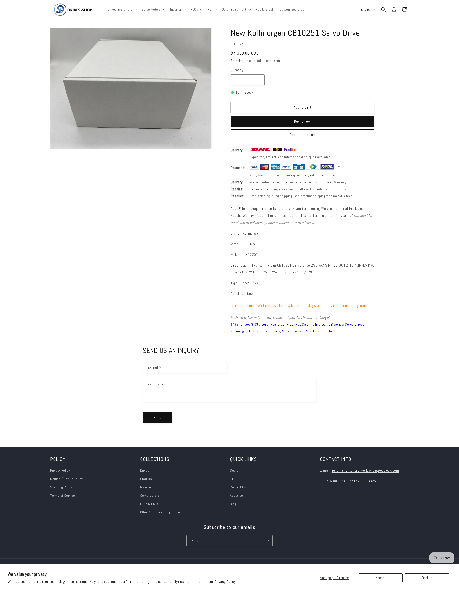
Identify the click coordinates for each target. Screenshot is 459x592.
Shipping (237, 61)
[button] (122, 9)
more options (325, 175)
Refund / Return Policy (66, 479)
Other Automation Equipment (161, 512)
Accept (381, 577)
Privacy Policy (60, 470)
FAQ (233, 479)
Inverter (145, 487)
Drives (144, 470)
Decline (427, 577)
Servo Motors (149, 495)
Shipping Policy (61, 487)
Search (235, 470)
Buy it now (302, 121)
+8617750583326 (361, 480)
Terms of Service (62, 495)
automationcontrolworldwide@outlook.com (365, 470)
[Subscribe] (267, 540)
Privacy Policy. (225, 581)
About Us (236, 495)
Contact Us (238, 487)
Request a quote (302, 135)
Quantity (237, 70)
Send (157, 417)
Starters (146, 479)
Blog (233, 504)
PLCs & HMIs (149, 504)
